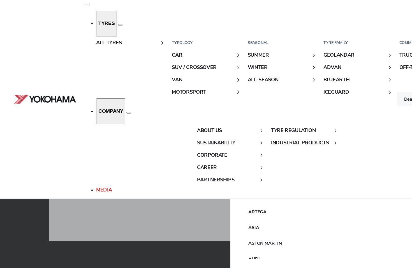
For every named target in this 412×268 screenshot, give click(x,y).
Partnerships (216, 179)
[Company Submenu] (128, 113)
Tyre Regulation (293, 130)
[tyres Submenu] (120, 25)
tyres (106, 23)
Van (177, 79)
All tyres (109, 42)
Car (177, 55)
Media (104, 189)
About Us (209, 130)
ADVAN (332, 67)
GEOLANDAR (339, 55)
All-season (263, 79)
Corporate (212, 155)
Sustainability (216, 142)
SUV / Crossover (194, 67)
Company (110, 111)
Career (207, 167)
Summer (258, 55)
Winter (258, 67)
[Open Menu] (87, 4)
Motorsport (189, 92)
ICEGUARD (336, 92)
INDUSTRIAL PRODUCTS (300, 142)
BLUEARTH (336, 79)
